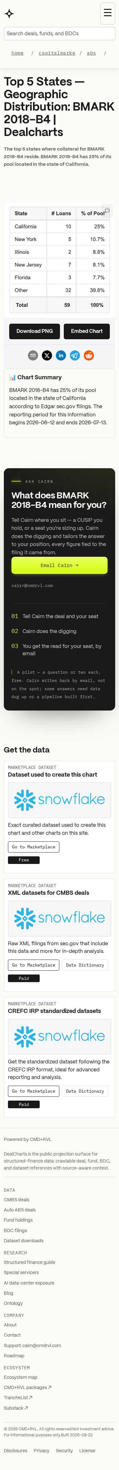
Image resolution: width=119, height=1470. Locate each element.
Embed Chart (87, 331)
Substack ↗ (16, 1408)
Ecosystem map (20, 1377)
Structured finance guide (29, 1262)
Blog (8, 1293)
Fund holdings (18, 1220)
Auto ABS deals (20, 1210)
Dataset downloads (23, 1241)
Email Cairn (60, 565)
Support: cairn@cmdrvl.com (32, 1346)
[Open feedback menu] (107, 211)
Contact (12, 1335)
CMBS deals (16, 1200)
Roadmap (14, 1356)
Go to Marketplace (33, 847)
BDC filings (15, 1231)
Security (64, 1451)
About (10, 1325)
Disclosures (15, 1451)
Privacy (42, 1451)
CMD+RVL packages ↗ (27, 1388)
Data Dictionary (85, 965)
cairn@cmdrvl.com (32, 585)
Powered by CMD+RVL (27, 1139)
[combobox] (59, 33)
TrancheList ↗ (18, 1398)
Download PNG (35, 331)
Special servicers (21, 1273)
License (87, 1451)
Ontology (13, 1303)
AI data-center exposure (29, 1283)
